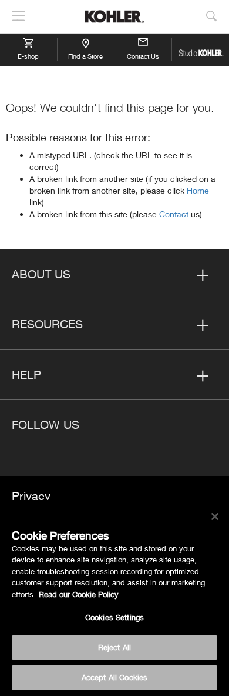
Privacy (31, 495)
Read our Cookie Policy (79, 594)
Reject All (114, 647)
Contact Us (143, 56)
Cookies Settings (114, 617)
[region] (114, 598)
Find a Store (85, 56)
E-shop (28, 56)
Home (198, 190)
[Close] (215, 517)
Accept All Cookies (114, 677)
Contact (175, 214)
